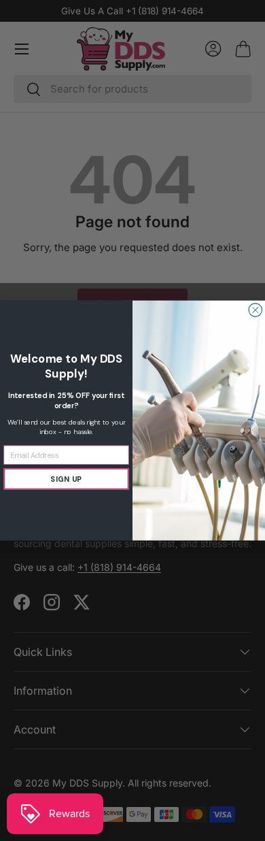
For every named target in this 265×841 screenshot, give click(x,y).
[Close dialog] (255, 310)
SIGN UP (66, 479)
